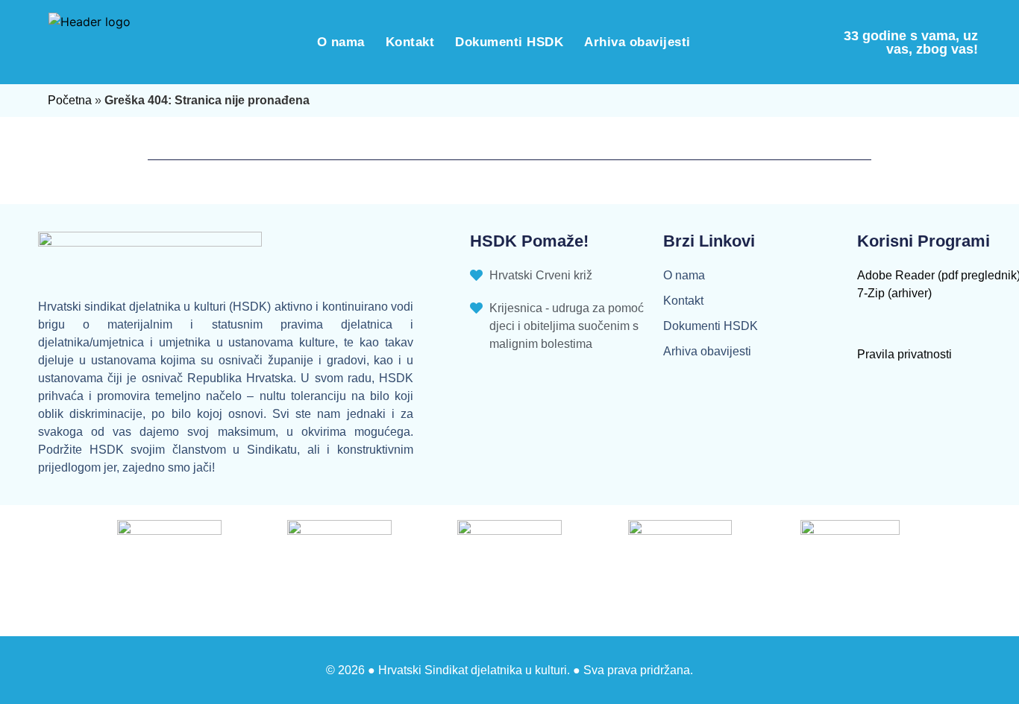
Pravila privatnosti (904, 354)
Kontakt (410, 42)
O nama (341, 42)
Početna (70, 100)
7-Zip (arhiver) (894, 293)
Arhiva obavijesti (637, 42)
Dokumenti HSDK (509, 42)
